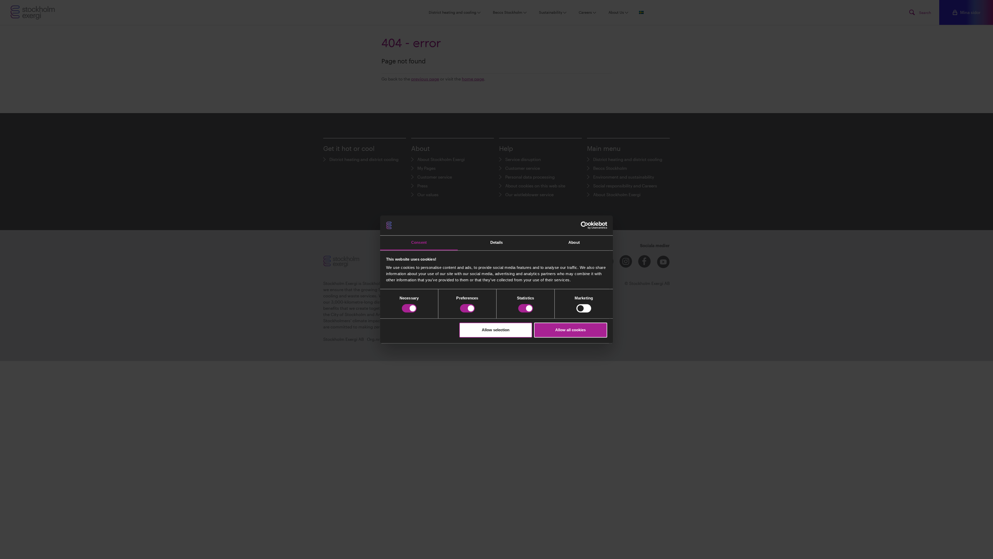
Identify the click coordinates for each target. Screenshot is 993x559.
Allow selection (495, 330)
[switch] (467, 308)
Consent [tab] (419, 242)
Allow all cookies (570, 330)
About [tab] (574, 242)
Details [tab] (496, 242)
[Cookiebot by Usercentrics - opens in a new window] (584, 225)
